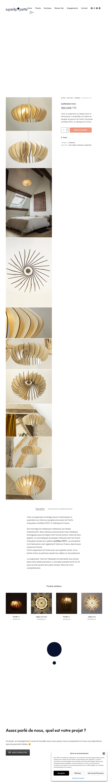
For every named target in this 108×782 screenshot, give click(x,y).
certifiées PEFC (60, 541)
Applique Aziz (92, 617)
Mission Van (59, 8)
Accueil (63, 98)
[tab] (40, 509)
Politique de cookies (78, 778)
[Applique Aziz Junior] (41, 603)
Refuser (78, 773)
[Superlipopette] (16, 10)
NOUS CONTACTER (19, 753)
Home (29, 8)
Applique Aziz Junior (41, 617)
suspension (88, 145)
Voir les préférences (96, 773)
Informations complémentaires (60, 509)
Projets (38, 8)
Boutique (47, 8)
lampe (74, 145)
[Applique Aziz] (91, 603)
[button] (104, 753)
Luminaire (77, 98)
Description (40, 509)
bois (70, 145)
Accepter (61, 773)
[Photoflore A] (16, 603)
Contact (84, 8)
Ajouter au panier (80, 130)
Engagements (72, 8)
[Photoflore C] (66, 603)
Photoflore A (16, 617)
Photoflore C (66, 617)
